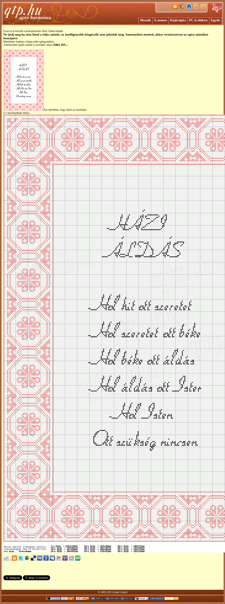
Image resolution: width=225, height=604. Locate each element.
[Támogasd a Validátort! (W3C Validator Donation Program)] (157, 598)
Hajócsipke (178, 20)
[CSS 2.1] (83, 598)
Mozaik (145, 20)
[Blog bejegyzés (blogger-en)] (14, 559)
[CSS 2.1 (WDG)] (127, 598)
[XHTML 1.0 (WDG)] (112, 598)
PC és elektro (198, 20)
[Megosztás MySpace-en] (52, 559)
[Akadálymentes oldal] (142, 598)
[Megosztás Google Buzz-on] (27, 559)
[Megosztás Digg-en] (40, 559)
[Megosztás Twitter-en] (21, 559)
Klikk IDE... (60, 44)
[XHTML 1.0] (68, 598)
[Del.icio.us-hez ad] (33, 559)
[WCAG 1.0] (98, 598)
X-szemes (160, 20)
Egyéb (215, 20)
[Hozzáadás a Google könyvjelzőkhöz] (46, 559)
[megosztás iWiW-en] (7, 559)
